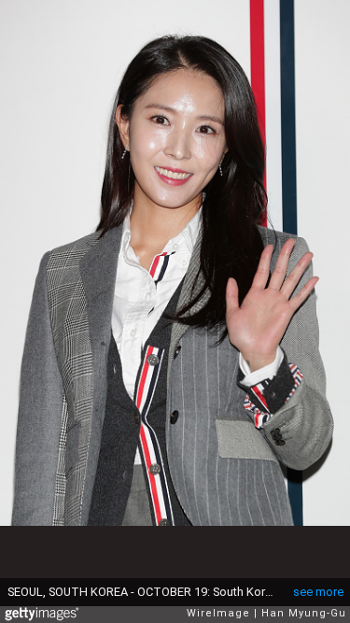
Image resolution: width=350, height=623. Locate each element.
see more (318, 592)
